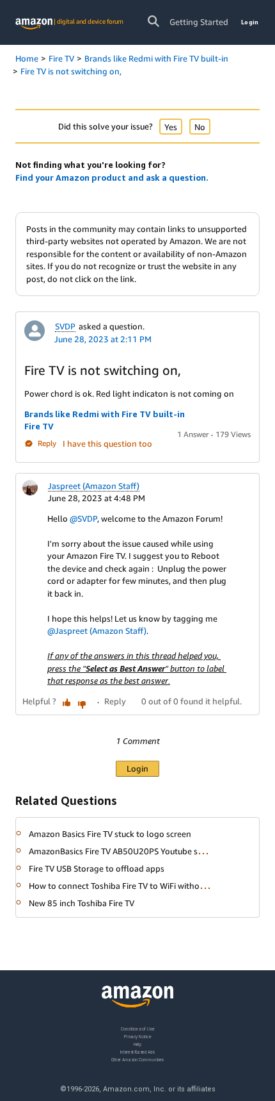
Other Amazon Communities (137, 1059)
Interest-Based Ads (137, 1051)
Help (138, 1043)
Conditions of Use (137, 1029)
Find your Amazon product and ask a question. (111, 177)
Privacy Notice (137, 1036)
